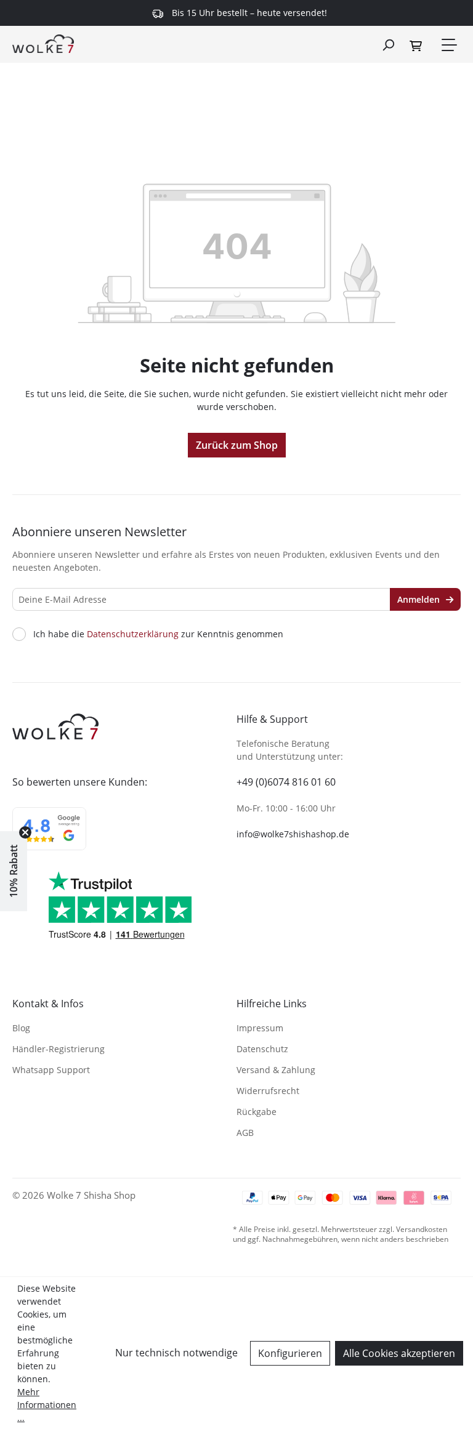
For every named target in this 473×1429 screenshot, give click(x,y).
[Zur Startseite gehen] (43, 43)
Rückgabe (256, 1111)
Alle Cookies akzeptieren (399, 1353)
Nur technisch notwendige (176, 1352)
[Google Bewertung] (49, 836)
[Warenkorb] (418, 45)
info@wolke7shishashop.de (292, 834)
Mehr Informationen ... (46, 1404)
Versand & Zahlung (275, 1070)
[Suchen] (388, 44)
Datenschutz (262, 1049)
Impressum (259, 1028)
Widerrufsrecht (267, 1091)
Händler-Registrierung (58, 1049)
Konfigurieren (290, 1353)
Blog (21, 1028)
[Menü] (448, 45)
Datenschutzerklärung (133, 634)
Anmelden (419, 599)
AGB (245, 1132)
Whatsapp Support (51, 1070)
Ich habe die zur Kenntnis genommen (158, 634)
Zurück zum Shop (237, 445)
